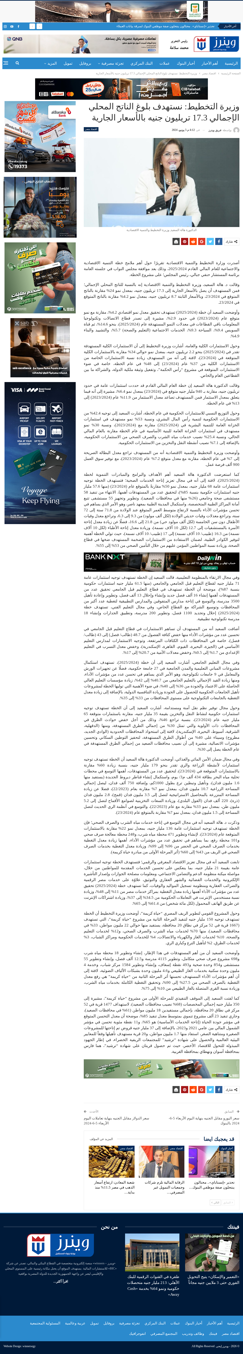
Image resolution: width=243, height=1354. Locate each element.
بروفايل (85, 63)
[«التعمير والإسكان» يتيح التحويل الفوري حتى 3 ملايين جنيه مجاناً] (212, 1252)
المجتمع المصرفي (163, 1334)
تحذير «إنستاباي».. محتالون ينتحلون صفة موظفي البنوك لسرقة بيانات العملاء (166, 26)
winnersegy (29, 1346)
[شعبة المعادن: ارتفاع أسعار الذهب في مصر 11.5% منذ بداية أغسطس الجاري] (112, 1162)
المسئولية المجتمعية (45, 1323)
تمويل (68, 63)
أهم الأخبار (210, 63)
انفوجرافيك (137, 1334)
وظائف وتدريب (193, 1334)
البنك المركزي (142, 63)
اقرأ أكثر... (60, 1281)
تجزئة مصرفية (112, 63)
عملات (164, 63)
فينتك (213, 1334)
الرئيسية (231, 63)
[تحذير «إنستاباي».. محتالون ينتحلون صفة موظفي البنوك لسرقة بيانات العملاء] (211, 1162)
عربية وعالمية (75, 1323)
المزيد (52, 63)
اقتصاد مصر (91, 129)
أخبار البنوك (186, 63)
